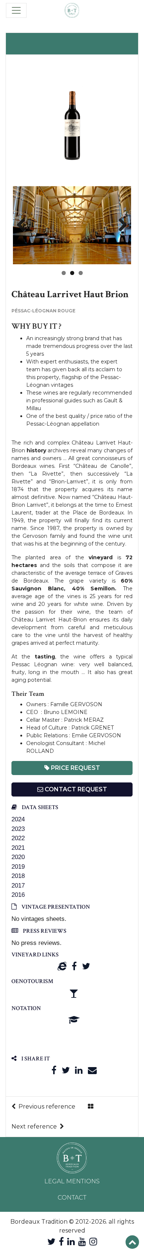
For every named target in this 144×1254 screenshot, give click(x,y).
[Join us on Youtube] (82, 1241)
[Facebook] (74, 966)
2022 (18, 838)
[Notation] (74, 1020)
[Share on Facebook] (53, 1070)
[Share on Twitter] (66, 1070)
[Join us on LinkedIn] (71, 1241)
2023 (18, 828)
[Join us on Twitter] (51, 1241)
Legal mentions (72, 1181)
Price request (74, 767)
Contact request (75, 789)
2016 (18, 894)
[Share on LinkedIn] (79, 1070)
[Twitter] (86, 966)
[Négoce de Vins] (72, 10)
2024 (18, 819)
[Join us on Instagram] (93, 1241)
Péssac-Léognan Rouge (43, 311)
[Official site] (62, 966)
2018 (18, 875)
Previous (24, 225)
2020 (18, 857)
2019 (18, 866)
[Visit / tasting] (73, 993)
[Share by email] (92, 1070)
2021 (18, 847)
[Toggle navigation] (16, 10)
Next (120, 225)
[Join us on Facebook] (61, 1241)
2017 (18, 885)
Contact (72, 1197)
